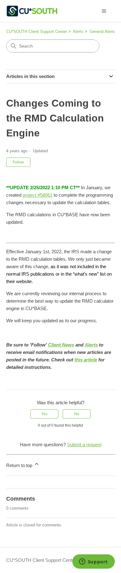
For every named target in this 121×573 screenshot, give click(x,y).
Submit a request (84, 444)
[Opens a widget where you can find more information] (93, 562)
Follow (18, 162)
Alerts (78, 31)
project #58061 (37, 195)
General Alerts (102, 31)
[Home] (32, 11)
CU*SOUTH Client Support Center (36, 31)
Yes (44, 414)
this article (85, 359)
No (76, 414)
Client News (61, 344)
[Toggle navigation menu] (104, 11)
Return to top (20, 465)
